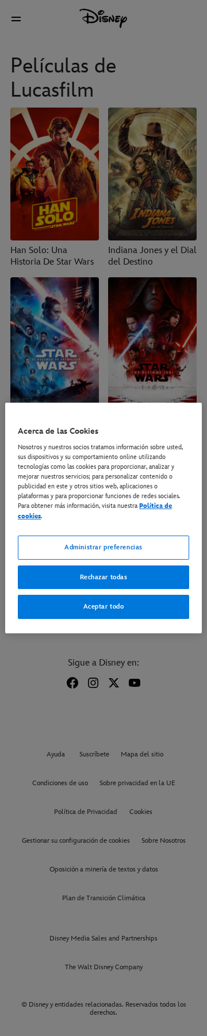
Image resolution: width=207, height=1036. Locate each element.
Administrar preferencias (103, 547)
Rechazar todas (104, 577)
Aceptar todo (103, 607)
